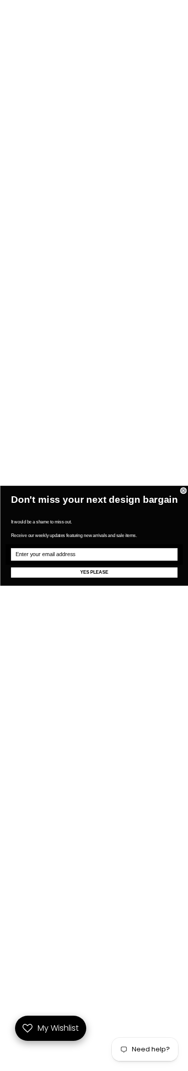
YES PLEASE (94, 572)
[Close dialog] (183, 490)
